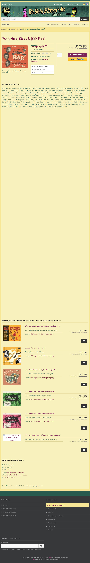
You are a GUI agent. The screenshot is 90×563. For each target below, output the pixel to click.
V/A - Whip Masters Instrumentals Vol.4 (39, 392)
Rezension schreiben (39, 69)
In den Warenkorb (77, 55)
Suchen (84, 19)
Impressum (51, 526)
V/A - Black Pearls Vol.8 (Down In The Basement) (42, 435)
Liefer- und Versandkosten (55, 516)
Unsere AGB (51, 519)
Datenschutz (52, 523)
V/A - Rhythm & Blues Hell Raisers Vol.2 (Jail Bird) (42, 326)
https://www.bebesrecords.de (16, 475)
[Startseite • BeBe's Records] (6, 17)
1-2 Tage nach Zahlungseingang (39, 46)
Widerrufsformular (57, 505)
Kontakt (5, 505)
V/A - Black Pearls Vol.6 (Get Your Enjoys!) (40, 370)
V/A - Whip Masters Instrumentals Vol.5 (39, 414)
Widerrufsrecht (52, 509)
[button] (5, 19)
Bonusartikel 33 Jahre (9, 515)
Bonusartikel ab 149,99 (9, 512)
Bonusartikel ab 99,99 (9, 508)
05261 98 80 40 (10, 477)
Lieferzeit (50, 512)
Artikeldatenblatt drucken (41, 66)
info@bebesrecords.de (15, 473)
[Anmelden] (41, 545)
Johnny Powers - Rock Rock (35, 348)
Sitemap (50, 530)
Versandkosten (83, 48)
